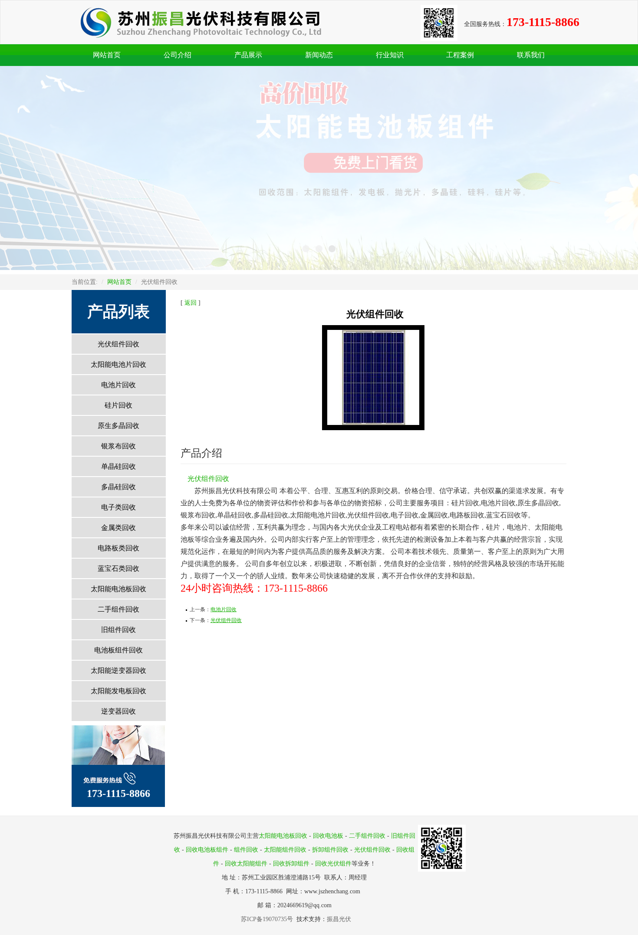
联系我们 (531, 55)
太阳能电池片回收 (118, 364)
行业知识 (390, 55)
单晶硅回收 (118, 466)
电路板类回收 (118, 548)
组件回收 (246, 849)
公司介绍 (177, 55)
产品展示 (248, 55)
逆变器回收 (118, 711)
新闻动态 (319, 55)
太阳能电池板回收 (118, 589)
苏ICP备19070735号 (268, 919)
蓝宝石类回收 (118, 568)
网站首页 (107, 55)
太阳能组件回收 (285, 849)
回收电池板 (328, 836)
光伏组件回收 (118, 344)
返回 (190, 303)
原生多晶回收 (118, 425)
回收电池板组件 (207, 849)
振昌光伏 (339, 919)
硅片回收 (118, 405)
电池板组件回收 (118, 650)
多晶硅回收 (118, 487)
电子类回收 (118, 507)
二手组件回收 (118, 609)
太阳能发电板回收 (118, 691)
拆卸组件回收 (330, 849)
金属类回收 (118, 527)
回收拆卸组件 (291, 863)
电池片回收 (118, 384)
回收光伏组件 (333, 863)
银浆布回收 (118, 446)
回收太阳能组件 (246, 863)
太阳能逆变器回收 (118, 670)
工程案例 (460, 55)
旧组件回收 (118, 629)
